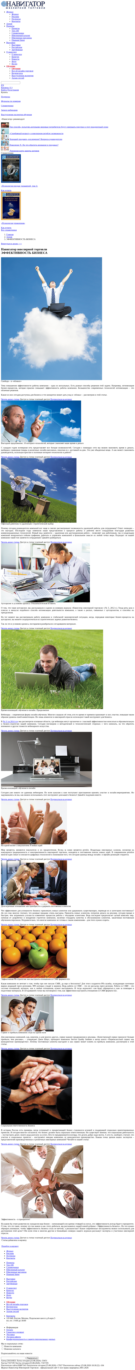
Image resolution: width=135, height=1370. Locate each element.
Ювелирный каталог (21, 35)
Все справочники (9, 230)
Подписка (16, 19)
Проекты (10, 26)
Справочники (18, 33)
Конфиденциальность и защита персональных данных (30, 1339)
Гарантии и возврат (15, 1332)
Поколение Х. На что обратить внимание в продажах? (33, 145)
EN (2, 85)
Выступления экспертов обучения (16, 114)
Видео (14, 64)
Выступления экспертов (22, 76)
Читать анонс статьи (10, 399)
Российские (17, 47)
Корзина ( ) (7, 87)
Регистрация (13, 90)
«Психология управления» (13, 223)
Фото (14, 61)
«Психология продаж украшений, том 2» (19, 186)
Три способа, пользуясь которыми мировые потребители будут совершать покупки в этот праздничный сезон (58, 127)
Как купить (6, 190)
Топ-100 (15, 31)
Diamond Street (18, 40)
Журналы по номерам (11, 101)
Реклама (15, 16)
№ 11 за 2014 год (10, 721)
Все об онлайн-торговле (22, 71)
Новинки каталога (12, 1349)
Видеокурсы (17, 73)
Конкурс (15, 57)
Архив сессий (18, 78)
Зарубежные (17, 50)
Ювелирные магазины (22, 38)
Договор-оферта (13, 1337)
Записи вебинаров (9, 110)
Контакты (16, 21)
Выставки (10, 42)
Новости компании (12, 1346)
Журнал (9, 12)
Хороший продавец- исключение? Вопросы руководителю (35, 139)
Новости (15, 59)
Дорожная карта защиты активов (24, 151)
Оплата (9, 1330)
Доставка (10, 1334)
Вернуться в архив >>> (11, 244)
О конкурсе (11, 52)
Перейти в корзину (10, 1246)
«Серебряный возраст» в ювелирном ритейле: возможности (36, 133)
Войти (4, 90)
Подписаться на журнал (61, 399)
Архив (9, 24)
